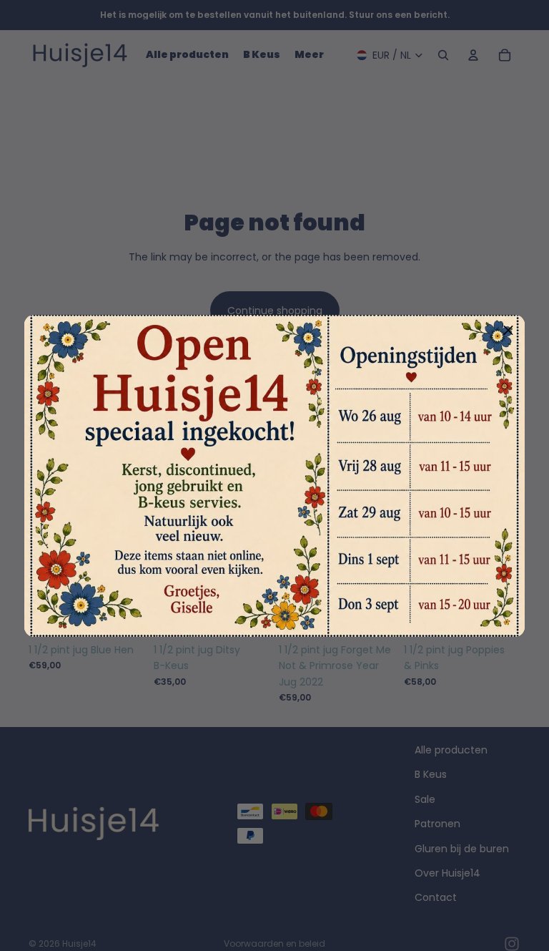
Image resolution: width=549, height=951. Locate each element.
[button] (508, 331)
